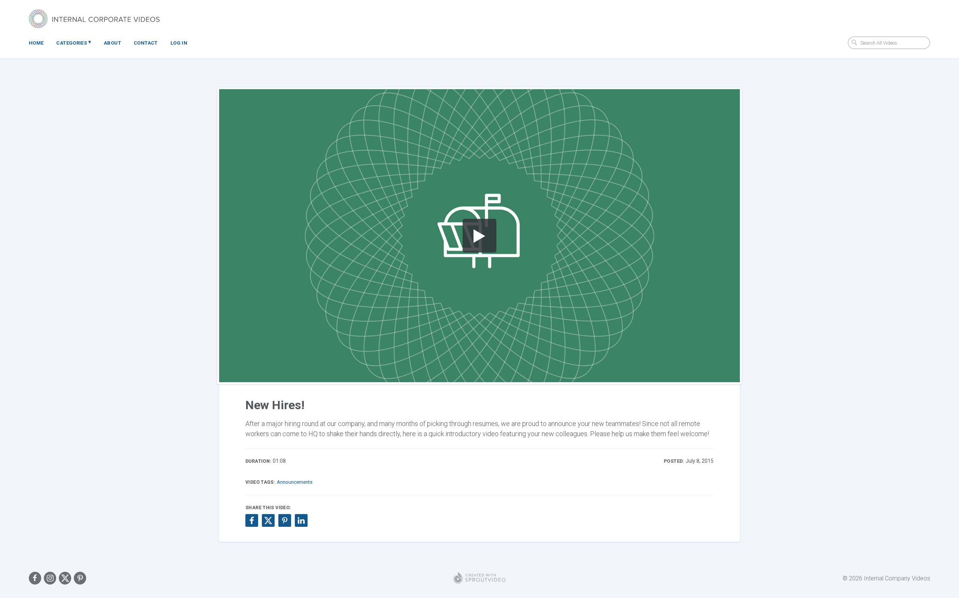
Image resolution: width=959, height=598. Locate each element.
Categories (73, 42)
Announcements (294, 482)
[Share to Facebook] (251, 520)
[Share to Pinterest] (284, 520)
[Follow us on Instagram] (50, 578)
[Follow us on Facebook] (35, 578)
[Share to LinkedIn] (301, 520)
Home (36, 43)
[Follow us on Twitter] (65, 578)
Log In (178, 43)
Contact (146, 43)
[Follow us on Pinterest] (80, 578)
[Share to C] (268, 520)
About (112, 43)
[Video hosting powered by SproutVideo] (479, 578)
